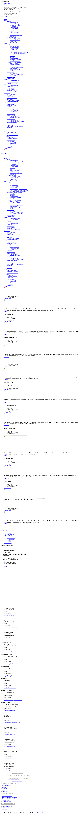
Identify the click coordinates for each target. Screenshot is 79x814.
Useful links (9, 130)
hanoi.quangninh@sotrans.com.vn (12, 663)
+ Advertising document (9, 534)
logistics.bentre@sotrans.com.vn (12, 722)
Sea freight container (15, 107)
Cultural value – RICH (15, 25)
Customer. (4, 788)
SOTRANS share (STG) (13, 100)
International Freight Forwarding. (9, 797)
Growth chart (13, 31)
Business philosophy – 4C (16, 24)
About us (6, 20)
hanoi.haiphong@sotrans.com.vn (12, 651)
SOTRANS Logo (11, 137)
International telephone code (17, 121)
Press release (10, 88)
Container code (13, 111)
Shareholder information (12, 101)
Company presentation (6, 545)
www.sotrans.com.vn (17, 781)
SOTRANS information (12, 27)
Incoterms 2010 (10, 104)
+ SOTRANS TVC (8, 535)
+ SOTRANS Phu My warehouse (18, 49)
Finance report (10, 99)
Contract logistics (11, 77)
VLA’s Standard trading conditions (15, 126)
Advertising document (12, 138)
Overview (9, 21)
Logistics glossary (11, 105)
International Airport (14, 116)
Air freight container (14, 109)
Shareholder (7, 93)
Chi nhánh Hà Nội (8, 4)
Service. (4, 787)
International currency (12, 122)
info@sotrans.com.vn (9, 615)
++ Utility (9, 541)
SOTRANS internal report (13, 86)
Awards (12, 33)
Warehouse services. (7, 796)
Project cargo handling (15, 69)
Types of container (14, 110)
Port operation (10, 72)
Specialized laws (11, 128)
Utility (11, 146)
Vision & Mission (14, 22)
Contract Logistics (6, 801)
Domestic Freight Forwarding (14, 62)
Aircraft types (10, 112)
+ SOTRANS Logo (8, 533)
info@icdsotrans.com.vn (9, 639)
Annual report (10, 96)
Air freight (12, 57)
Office (11, 145)
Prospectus (9, 95)
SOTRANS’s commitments (13, 80)
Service (5, 43)
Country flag (10, 125)
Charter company (11, 94)
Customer (6, 79)
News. (3, 790)
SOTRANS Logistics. (7, 806)
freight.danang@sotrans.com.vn (11, 676)
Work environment (11, 132)
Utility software (10, 141)
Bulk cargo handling (15, 68)
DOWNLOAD (4, 530)
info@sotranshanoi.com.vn (10, 627)
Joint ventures (13, 42)
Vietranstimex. (5, 807)
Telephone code (11, 119)
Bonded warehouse (14, 47)
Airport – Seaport (11, 115)
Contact (5, 148)
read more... (6, 311)
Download (6, 136)
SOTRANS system (11, 37)
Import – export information (13, 91)
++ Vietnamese (10, 539)
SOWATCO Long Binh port (16, 74)
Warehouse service (11, 45)
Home (5, 19)
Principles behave (14, 26)
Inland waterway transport (16, 67)
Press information (11, 89)
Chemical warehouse (15, 48)
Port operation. (5, 800)
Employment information (12, 135)
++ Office (9, 540)
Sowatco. (4, 809)
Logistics (6, 103)
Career (5, 131)
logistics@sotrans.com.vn (10, 688)
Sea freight (12, 56)
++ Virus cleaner (11, 538)
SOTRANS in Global (15, 40)
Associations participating (16, 35)
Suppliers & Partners (12, 83)
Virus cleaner (13, 142)
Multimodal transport (15, 58)
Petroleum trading (11, 78)
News (5, 84)
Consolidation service (15, 61)
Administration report (12, 98)
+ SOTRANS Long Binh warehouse (18, 51)
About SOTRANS (14, 28)
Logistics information (12, 90)
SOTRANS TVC (11, 140)
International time (11, 124)
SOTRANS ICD (13, 73)
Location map (13, 36)
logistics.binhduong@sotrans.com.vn (13, 700)
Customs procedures (15, 64)
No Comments (7, 298)
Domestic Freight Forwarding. (9, 798)
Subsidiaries (13, 41)
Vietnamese (13, 143)
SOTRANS (40, 812)
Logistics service (14, 63)
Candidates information (12, 133)
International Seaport (15, 117)
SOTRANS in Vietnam (15, 38)
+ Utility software (8, 536)
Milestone (12, 30)
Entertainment (10, 147)
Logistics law (10, 127)
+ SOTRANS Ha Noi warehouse (18, 53)
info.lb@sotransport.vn (9, 746)
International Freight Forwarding (14, 54)
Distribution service (14, 70)
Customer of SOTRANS (12, 82)
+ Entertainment (7, 543)
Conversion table (11, 114)
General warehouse (15, 46)
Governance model (14, 32)
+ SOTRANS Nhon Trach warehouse (19, 52)
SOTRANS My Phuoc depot (16, 75)
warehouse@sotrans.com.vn (11, 770)
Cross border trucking (15, 59)
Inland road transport (15, 66)
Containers (9, 106)
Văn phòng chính (8, 3)
